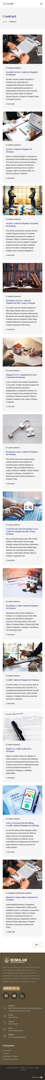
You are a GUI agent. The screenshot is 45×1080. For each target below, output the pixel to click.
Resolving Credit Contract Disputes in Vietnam (22, 606)
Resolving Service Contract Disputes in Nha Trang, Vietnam (20, 301)
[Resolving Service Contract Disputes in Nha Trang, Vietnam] (22, 277)
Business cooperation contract (20, 893)
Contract (6, 1053)
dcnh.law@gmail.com (15, 1030)
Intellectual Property (10, 1056)
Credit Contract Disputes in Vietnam (22, 680)
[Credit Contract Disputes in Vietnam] (22, 657)
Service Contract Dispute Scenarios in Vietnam (22, 224)
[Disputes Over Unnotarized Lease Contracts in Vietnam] (22, 352)
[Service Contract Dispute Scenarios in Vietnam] (22, 200)
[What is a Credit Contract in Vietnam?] (22, 726)
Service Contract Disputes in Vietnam (19, 150)
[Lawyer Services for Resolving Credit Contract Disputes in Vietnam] (22, 800)
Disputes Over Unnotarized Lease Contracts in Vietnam (21, 376)
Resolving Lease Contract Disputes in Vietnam (22, 453)
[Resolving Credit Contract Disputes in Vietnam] (22, 582)
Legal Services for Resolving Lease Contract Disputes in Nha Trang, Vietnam (22, 531)
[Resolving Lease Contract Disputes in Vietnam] (22, 429)
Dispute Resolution (10, 1059)
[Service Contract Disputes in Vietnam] (22, 126)
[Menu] (41, 4)
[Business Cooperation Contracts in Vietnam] (22, 874)
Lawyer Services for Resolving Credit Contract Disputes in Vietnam (22, 824)
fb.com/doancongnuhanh (17, 1037)
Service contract (14, 68)
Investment (7, 1051)
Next (36, 945)
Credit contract (14, 601)
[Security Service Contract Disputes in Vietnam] (22, 49)
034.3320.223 (13, 1017)
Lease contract (14, 371)
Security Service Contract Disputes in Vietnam (22, 73)
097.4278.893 (13, 1024)
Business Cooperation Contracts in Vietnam (21, 898)
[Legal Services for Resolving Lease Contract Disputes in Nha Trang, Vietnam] (22, 506)
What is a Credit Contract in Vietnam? (18, 750)
